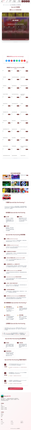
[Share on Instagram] (12, 61)
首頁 (7, 1)
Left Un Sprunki (8, 333)
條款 (1, 416)
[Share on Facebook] (9, 61)
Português (2, 422)
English (2, 421)
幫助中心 (2, 413)
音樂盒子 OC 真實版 (14, 1)
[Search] (22, 1)
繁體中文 (22, 422)
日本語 (12, 421)
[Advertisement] (15, 48)
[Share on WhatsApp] (17, 61)
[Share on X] (6, 61)
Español (22, 421)
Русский (12, 422)
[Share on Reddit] (22, 61)
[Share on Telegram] (19, 61)
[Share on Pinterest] (25, 61)
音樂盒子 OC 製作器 (19, 1)
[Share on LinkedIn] (14, 61)
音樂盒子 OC (10, 1)
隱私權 (2, 415)
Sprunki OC (17, 334)
